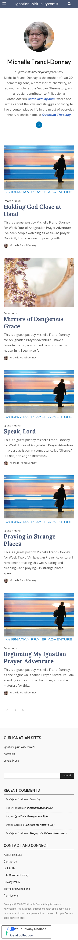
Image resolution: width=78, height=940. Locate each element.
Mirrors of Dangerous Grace (33, 322)
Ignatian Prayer (12, 201)
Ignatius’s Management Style (31, 816)
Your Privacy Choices (30, 929)
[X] (39, 124)
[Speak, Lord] (39, 394)
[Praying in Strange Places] (39, 499)
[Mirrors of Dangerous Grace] (39, 282)
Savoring (35, 799)
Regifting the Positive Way (39, 824)
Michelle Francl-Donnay (23, 245)
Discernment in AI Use (39, 807)
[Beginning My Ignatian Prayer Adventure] (39, 617)
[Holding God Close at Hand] (39, 170)
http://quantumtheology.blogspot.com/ (39, 71)
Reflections (10, 313)
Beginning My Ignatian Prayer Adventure (35, 657)
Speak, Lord (20, 431)
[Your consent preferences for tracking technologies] (6, 933)
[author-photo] (6, 246)
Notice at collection (19, 935)
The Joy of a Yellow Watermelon (48, 833)
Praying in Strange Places (29, 540)
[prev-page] (7, 710)
